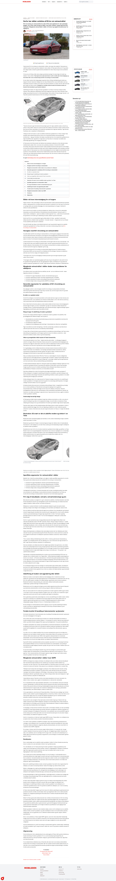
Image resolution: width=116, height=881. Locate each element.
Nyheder (44, 1)
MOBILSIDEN (27, 1)
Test (49, 1)
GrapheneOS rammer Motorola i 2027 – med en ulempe (83, 129)
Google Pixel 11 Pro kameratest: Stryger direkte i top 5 (83, 117)
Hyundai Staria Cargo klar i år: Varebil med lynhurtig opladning (83, 102)
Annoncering (61, 872)
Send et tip (79, 869)
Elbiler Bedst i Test (46, 853)
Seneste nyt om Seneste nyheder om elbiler (32, 859)
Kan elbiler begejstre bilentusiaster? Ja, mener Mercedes (83, 119)
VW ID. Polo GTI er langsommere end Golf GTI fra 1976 (83, 107)
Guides (65, 1)
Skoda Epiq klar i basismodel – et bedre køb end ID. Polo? (83, 114)
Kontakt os (61, 870)
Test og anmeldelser (44, 870)
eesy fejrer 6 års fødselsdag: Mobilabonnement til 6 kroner (82, 122)
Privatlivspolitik (62, 874)
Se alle (90, 19)
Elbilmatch (59, 1)
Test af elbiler (46, 854)
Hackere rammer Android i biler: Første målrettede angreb (83, 109)
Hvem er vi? (61, 869)
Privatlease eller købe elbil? (46, 851)
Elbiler (53, 1)
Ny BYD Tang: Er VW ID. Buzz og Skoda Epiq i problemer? (83, 104)
